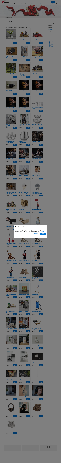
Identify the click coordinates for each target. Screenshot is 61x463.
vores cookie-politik (42, 231)
